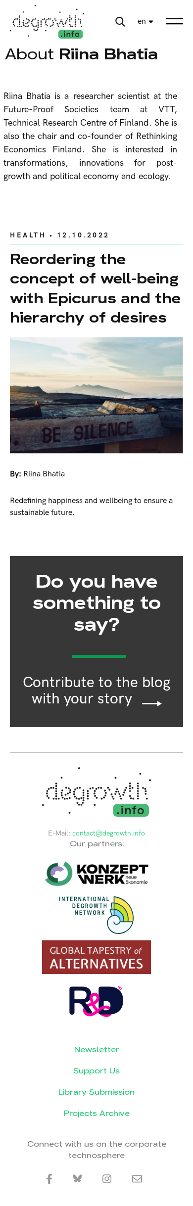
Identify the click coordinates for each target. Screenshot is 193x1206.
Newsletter (96, 1049)
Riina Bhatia (44, 474)
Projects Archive (97, 1113)
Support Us (96, 1071)
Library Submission (96, 1092)
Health (28, 235)
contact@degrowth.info (108, 833)
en (142, 21)
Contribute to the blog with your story (96, 691)
